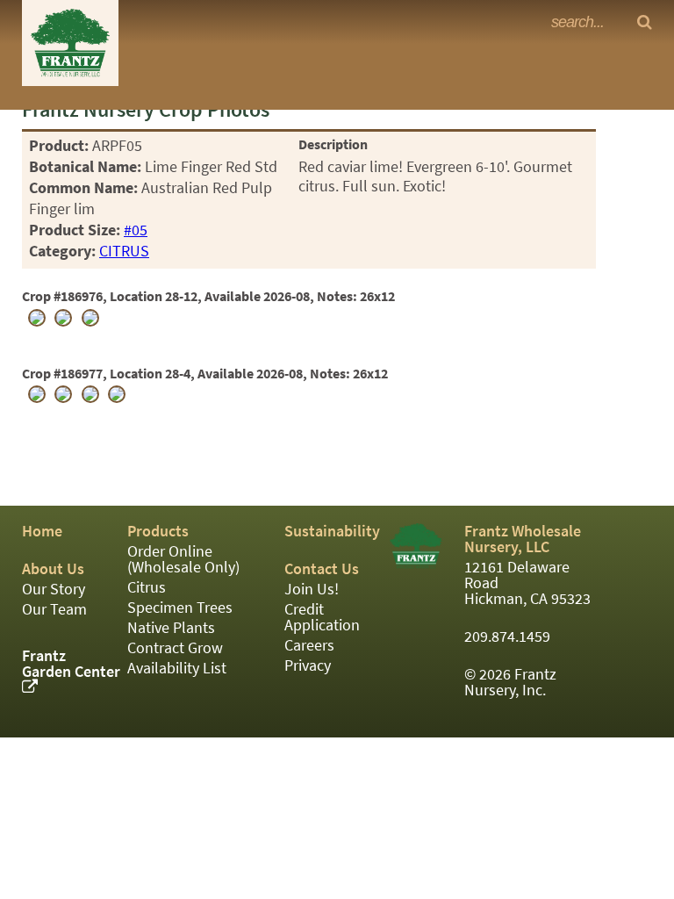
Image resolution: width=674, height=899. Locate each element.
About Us (53, 568)
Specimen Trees (180, 607)
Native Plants (171, 627)
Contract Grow (175, 647)
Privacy (307, 665)
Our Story (53, 589)
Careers (309, 645)
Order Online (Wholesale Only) (183, 559)
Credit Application (322, 617)
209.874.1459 (507, 636)
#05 (135, 230)
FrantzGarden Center (71, 663)
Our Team (54, 609)
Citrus (146, 587)
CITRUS (124, 251)
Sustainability (332, 531)
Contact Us (321, 568)
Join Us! (311, 589)
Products (158, 531)
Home (42, 531)
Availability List (176, 668)
